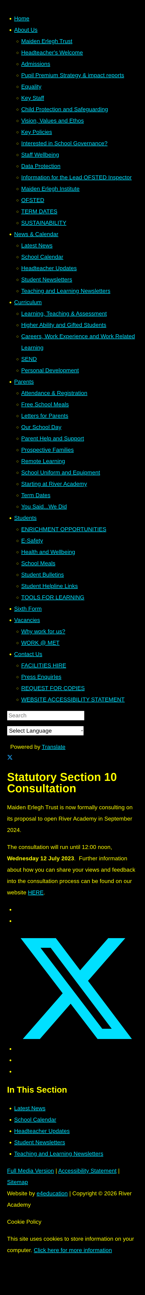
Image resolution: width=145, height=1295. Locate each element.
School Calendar (35, 1119)
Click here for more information (73, 1250)
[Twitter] (10, 758)
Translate (53, 747)
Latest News (29, 1108)
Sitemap (17, 1182)
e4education (52, 1193)
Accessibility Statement (87, 1170)
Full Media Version (30, 1170)
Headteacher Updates (42, 1131)
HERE (36, 892)
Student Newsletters (39, 1142)
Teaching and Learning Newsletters (58, 1153)
